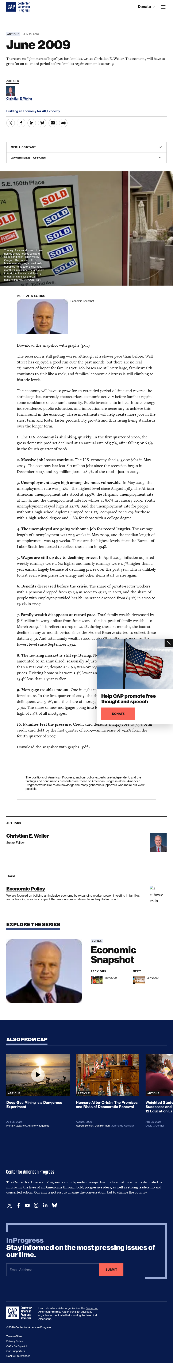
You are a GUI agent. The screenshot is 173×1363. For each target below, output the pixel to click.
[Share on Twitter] (10, 123)
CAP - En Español (16, 1346)
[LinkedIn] (45, 1205)
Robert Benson (84, 1125)
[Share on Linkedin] (31, 123)
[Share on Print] (63, 123)
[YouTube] (27, 1205)
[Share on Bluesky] (42, 123)
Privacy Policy (14, 1341)
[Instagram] (36, 1205)
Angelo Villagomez (38, 1125)
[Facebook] (18, 1205)
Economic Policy (25, 889)
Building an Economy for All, (26, 111)
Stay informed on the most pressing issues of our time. (80, 1247)
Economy (53, 111)
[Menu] (163, 7)
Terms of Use (14, 1336)
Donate (145, 6)
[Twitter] (9, 1205)
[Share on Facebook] (21, 123)
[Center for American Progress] (11, 6)
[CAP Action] (20, 1313)
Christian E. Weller (27, 836)
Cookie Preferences (18, 1356)
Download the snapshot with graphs (48, 345)
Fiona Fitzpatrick (16, 1125)
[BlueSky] (54, 1205)
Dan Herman (102, 1125)
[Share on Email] (53, 123)
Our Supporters (15, 1351)
